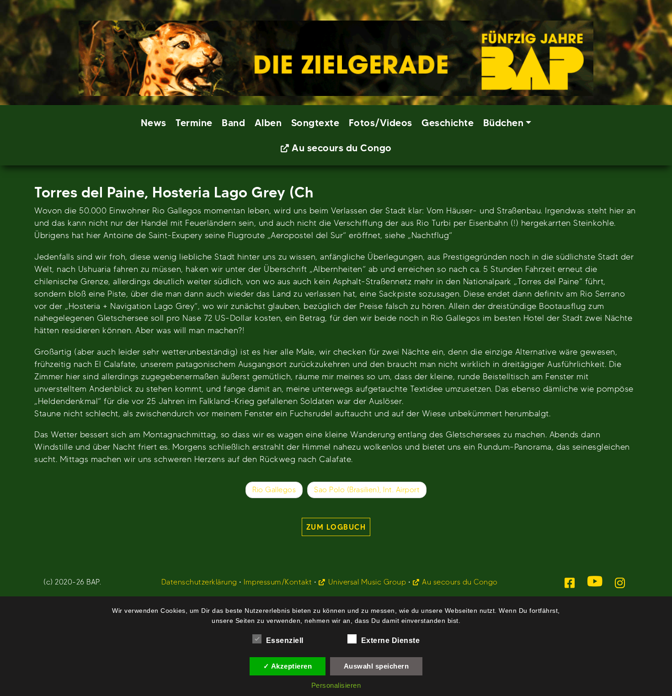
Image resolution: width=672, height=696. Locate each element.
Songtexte (315, 122)
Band (233, 122)
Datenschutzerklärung (199, 582)
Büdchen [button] (503, 122)
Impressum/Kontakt (278, 582)
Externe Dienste (390, 640)
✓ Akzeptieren (287, 666)
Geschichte (447, 122)
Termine (194, 122)
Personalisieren (336, 685)
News (153, 122)
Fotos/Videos (380, 122)
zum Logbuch (336, 526)
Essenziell (285, 640)
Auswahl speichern (376, 666)
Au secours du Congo (342, 148)
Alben (268, 122)
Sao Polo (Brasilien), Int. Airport (367, 489)
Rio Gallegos (274, 489)
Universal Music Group (367, 582)
